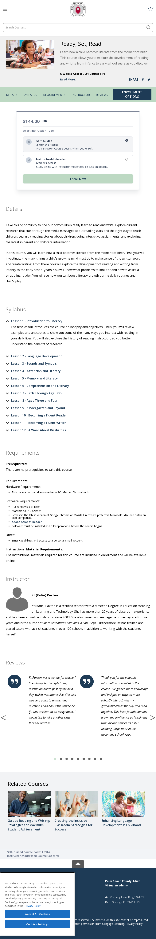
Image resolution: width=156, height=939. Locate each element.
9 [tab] (101, 759)
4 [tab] (72, 759)
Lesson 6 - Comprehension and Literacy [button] (40, 386)
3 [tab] (66, 759)
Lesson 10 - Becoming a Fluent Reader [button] (39, 415)
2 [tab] (61, 759)
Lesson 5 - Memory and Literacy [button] (34, 378)
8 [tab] (95, 759)
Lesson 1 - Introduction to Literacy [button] (36, 321)
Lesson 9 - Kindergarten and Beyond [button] (38, 408)
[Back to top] (78, 863)
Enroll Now (78, 179)
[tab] (75, 321)
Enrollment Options (132, 94)
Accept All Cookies (37, 914)
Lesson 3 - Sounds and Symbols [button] (34, 363)
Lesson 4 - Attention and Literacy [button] (36, 371)
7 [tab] (89, 759)
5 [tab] (78, 759)
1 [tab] (55, 759)
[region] (37, 904)
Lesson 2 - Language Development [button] (36, 356)
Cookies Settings (37, 924)
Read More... (68, 79)
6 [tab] (84, 759)
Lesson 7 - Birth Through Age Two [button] (36, 393)
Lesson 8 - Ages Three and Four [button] (34, 400)
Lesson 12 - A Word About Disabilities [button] (38, 430)
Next (152, 717)
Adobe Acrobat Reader (27, 522)
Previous (3, 717)
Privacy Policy (134, 924)
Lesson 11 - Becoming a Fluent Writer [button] (38, 423)
